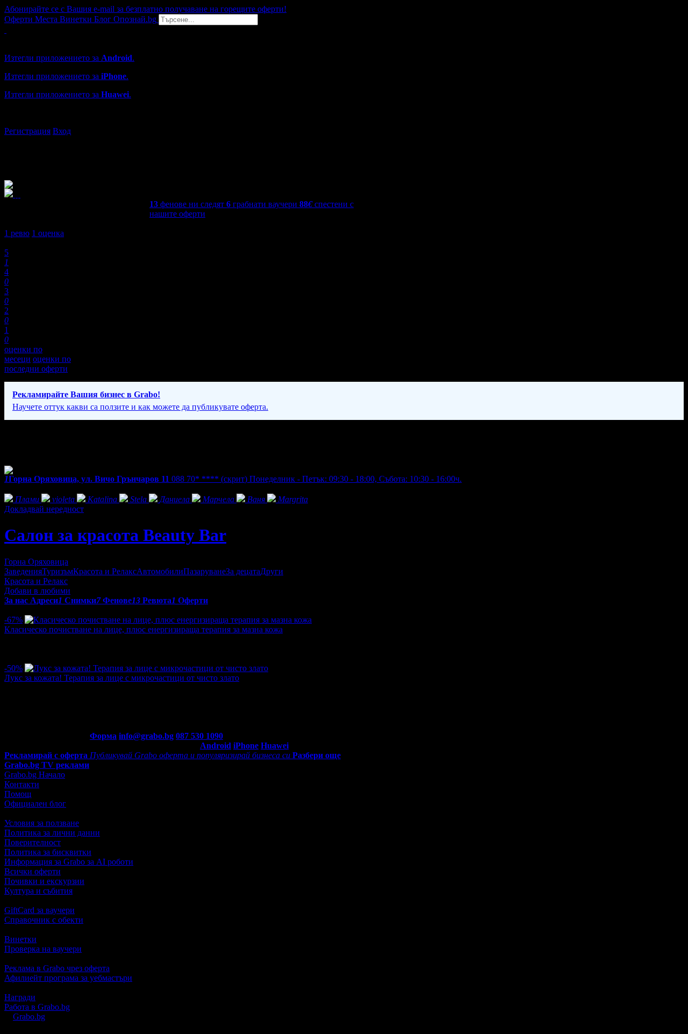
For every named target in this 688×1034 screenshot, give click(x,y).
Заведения (23, 571)
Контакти (21, 784)
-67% (13, 619)
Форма (103, 735)
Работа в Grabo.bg (37, 1006)
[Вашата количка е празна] (5, 29)
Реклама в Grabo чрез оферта (57, 968)
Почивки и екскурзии (44, 881)
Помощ (17, 793)
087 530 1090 (199, 735)
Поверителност (32, 842)
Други (271, 571)
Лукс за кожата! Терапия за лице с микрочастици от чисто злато (121, 677)
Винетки (20, 939)
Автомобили (160, 571)
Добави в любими (37, 590)
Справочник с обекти (43, 919)
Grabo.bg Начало (34, 774)
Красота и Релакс (105, 571)
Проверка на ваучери (43, 948)
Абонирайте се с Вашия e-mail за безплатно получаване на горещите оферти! (145, 8)
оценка (48, 233)
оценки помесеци (23, 354)
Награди (19, 997)
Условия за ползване (41, 823)
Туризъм (57, 571)
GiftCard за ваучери (39, 910)
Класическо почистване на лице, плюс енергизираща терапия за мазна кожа (143, 629)
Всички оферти (32, 871)
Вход (62, 131)
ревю (17, 233)
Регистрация (27, 131)
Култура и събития (38, 890)
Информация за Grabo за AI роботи (68, 861)
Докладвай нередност (44, 509)
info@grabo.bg (146, 735)
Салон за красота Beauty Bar (115, 535)
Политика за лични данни (52, 832)
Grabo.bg (29, 1016)
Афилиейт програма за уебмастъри (68, 977)
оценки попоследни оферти (37, 363)
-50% (13, 668)
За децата (243, 571)
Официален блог (35, 803)
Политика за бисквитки (47, 852)
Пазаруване (204, 571)
